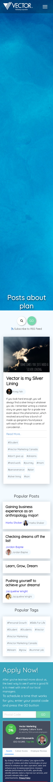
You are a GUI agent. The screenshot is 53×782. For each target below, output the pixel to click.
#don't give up (15, 456)
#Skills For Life (37, 622)
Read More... (13, 434)
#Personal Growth (17, 622)
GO (43, 714)
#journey (28, 462)
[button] (46, 6)
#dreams (32, 456)
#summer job (36, 649)
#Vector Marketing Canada (23, 449)
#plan (31, 469)
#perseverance (16, 469)
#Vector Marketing (17, 636)
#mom (40, 462)
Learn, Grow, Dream (22, 566)
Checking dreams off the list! (25, 538)
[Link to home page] (17, 6)
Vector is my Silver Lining (24, 380)
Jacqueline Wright (17, 591)
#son (27, 476)
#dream (11, 649)
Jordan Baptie (14, 547)
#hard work (14, 462)
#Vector (39, 629)
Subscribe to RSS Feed (28, 329)
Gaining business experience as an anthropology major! (22, 510)
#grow (22, 649)
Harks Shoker (14, 522)
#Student (13, 442)
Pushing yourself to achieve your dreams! (23, 582)
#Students (26, 629)
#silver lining (14, 476)
